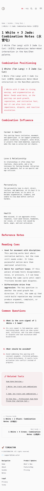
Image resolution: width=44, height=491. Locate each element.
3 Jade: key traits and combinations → (22, 394)
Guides (10, 23)
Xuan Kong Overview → (14, 381)
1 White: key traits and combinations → (21, 388)
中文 (27, 8)
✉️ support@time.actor (11, 455)
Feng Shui (19, 23)
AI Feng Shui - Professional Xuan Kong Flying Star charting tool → (22, 400)
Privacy (5, 482)
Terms (4, 485)
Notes (4, 473)
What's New (28, 464)
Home (3, 23)
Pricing (27, 470)
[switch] (36, 8)
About (4, 467)
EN (22, 8)
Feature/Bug (28, 467)
